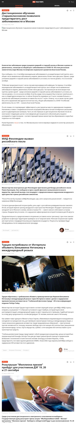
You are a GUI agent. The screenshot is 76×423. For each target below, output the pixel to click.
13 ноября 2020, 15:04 (8, 24)
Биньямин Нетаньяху (15, 350)
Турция (5, 350)
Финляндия (6, 230)
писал (16, 123)
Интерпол (26, 350)
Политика (19, 5)
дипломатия (15, 230)
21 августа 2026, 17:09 (8, 253)
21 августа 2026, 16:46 (8, 373)
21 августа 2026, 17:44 (8, 144)
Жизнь (57, 5)
